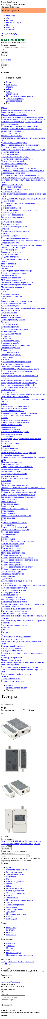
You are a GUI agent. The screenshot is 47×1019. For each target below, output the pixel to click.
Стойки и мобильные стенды (14, 625)
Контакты (10, 30)
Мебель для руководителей (13, 280)
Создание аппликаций (11, 571)
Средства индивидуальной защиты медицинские (23, 394)
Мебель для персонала (11, 278)
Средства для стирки (10, 154)
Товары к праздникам (10, 348)
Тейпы (4, 261)
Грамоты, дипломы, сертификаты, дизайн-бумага (23, 119)
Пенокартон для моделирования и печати (19, 126)
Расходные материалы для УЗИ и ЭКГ (18, 385)
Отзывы (9, 932)
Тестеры (4, 676)
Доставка (10, 18)
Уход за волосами (8, 264)
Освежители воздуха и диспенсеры (17, 147)
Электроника (12, 94)
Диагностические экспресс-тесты (16, 362)
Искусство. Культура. (10, 236)
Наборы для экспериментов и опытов (18, 567)
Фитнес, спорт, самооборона (13, 247)
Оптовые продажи (10, 10)
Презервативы (7, 373)
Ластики (5, 219)
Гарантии (10, 943)
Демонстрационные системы (14, 602)
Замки (4, 644)
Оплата (9, 20)
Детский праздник (9, 331)
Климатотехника (8, 450)
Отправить (6, 1005)
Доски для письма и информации (16, 609)
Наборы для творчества (11, 564)
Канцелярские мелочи (11, 208)
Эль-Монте (6, 964)
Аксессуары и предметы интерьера (16, 271)
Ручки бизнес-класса (10, 504)
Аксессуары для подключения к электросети (21, 438)
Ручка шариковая (8, 501)
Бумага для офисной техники (14, 114)
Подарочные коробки (10, 343)
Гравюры (5, 536)
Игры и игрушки (8, 525)
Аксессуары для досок (11, 597)
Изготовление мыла (10, 546)
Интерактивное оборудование (14, 611)
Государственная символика (13, 303)
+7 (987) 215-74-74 (9, 34)
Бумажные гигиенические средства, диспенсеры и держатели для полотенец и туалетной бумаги (22, 169)
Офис (8, 89)
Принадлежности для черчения (15, 422)
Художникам (7, 578)
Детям (9, 902)
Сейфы (4, 292)
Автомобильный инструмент (14, 588)
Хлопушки (6, 350)
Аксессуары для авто (10, 592)
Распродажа (11, 919)
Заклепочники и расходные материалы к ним (21, 641)
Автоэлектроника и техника (13, 590)
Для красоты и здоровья (11, 443)
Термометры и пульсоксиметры (15, 397)
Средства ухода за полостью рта (15, 259)
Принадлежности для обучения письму (18, 494)
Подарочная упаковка (10, 341)
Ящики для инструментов (12, 681)
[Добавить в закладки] (2, 713)
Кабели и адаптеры (9, 448)
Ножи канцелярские (10, 224)
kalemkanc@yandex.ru (10, 982)
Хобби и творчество (15, 98)
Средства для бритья (10, 257)
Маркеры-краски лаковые (12, 490)
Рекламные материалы (11, 317)
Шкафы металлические (11, 296)
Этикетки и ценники (10, 133)
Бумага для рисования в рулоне (15, 406)
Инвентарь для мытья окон (13, 173)
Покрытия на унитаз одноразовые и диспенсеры (22, 177)
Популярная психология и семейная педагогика (22, 240)
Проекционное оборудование (14, 613)
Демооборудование (14, 101)
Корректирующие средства (13, 217)
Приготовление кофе (10, 464)
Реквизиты (11, 934)
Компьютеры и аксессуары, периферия (18, 452)
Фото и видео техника (11, 471)
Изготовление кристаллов (12, 543)
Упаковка (5, 322)
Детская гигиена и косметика (14, 522)
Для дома (5, 441)
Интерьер (5, 632)
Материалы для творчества (13, 553)
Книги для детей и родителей (14, 527)
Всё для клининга (14, 872)
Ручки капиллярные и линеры (14, 508)
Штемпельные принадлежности (15, 231)
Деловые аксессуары (10, 306)
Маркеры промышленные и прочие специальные (23, 487)
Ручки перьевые (8, 511)
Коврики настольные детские (14, 408)
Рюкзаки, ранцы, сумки (11, 425)
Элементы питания (9, 476)
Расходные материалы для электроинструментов (22, 662)
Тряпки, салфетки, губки (12, 184)
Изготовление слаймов (11, 548)
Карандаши (6, 483)
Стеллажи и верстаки (10, 294)
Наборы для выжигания (11, 555)
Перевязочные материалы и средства (17, 371)
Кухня (4, 634)
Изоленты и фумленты (11, 648)
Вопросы (10, 27)
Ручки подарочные (9, 513)
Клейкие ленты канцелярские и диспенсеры (20, 210)
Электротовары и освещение (14, 473)
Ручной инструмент (10, 665)
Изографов (6, 480)
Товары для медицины (16, 893)
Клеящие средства (9, 212)
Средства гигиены (9, 392)
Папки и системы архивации (14, 226)
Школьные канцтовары (11, 434)
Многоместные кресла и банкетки (16, 285)
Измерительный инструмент (14, 646)
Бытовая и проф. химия (16, 870)
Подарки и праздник (15, 888)
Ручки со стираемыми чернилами (16, 515)
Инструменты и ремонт (16, 688)
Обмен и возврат (13, 23)
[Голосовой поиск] (3, 50)
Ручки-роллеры (8, 518)
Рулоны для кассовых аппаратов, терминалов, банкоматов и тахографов (21, 129)
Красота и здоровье (15, 881)
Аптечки (5, 359)
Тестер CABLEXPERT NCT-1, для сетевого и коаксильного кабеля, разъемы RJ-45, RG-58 (21, 842)
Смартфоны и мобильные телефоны (17, 466)
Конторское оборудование (12, 215)
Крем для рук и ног (9, 254)
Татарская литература (10, 243)
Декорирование (8, 539)
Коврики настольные (10, 310)
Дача (3, 630)
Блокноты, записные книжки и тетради (18, 301)
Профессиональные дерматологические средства (23, 149)
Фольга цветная (8, 576)
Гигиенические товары (11, 252)
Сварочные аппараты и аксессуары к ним (19, 667)
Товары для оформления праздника (17, 345)
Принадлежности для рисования (15, 420)
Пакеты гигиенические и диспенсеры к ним (20, 175)
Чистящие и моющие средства (14, 163)
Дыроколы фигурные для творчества (17, 541)
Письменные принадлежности (19, 96)
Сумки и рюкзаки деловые (13, 320)
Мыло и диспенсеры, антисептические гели (20, 145)
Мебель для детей (9, 275)
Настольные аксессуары (11, 222)
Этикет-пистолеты (9, 324)
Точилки (5, 229)
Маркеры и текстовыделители (14, 485)
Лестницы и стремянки (11, 658)
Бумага (9, 82)
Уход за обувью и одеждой (12, 161)
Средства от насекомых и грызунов (17, 159)
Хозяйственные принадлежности (16, 189)
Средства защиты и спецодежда (15, 156)
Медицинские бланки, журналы (15, 366)
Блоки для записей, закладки (14, 112)
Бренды (9, 916)
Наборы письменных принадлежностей (18, 492)
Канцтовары (11, 84)
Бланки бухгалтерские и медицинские (18, 110)
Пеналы (4, 418)
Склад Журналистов (15, 891)
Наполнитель (7, 336)
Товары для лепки (9, 427)
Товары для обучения (10, 429)
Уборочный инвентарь (11, 187)
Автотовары (11, 907)
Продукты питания (9, 315)
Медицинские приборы (11, 462)
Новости (10, 25)
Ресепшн (5, 289)
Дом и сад (10, 912)
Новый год (6, 338)
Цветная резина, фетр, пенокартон (16, 581)
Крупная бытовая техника (12, 455)
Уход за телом (7, 266)
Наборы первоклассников (12, 411)
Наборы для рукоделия (11, 562)
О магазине (11, 16)
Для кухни (5, 445)
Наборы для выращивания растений (17, 557)
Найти (4, 53)
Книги (9, 879)
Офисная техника (9, 313)
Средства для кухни (10, 152)
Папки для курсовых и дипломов (16, 415)
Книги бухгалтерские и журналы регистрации (21, 121)
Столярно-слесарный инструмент (16, 674)
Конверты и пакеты (10, 124)
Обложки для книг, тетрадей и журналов (19, 413)
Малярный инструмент (11, 660)
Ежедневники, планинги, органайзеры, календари (23, 308)
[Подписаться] (28, 856)
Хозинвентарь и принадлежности (16, 637)
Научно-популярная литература (15, 238)
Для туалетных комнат (16, 874)
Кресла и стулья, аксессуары (13, 273)
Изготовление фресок (10, 550)
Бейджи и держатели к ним (13, 599)
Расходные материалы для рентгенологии (19, 380)
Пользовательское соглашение (19, 955)
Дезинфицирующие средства (14, 142)
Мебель (9, 87)
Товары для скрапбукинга (12, 574)
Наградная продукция (11, 334)
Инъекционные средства (12, 364)
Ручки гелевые (7, 506)
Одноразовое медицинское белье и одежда (20, 369)
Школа (9, 91)
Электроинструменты (10, 679)
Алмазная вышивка (9, 534)
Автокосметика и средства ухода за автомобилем (23, 585)
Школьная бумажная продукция (15, 431)
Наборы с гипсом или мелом (14, 569)
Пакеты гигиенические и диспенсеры (18, 203)
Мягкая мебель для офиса (12, 287)
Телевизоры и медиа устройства (15, 469)
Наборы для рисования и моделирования (19, 560)
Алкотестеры (7, 357)
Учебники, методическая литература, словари (21, 245)
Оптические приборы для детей (15, 529)
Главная (9, 685)
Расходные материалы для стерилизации (19, 383)
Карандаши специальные (12, 651)
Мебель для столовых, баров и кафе (17, 282)
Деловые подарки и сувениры (14, 329)
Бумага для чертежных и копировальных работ (22, 117)
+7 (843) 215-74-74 (26, 962)
